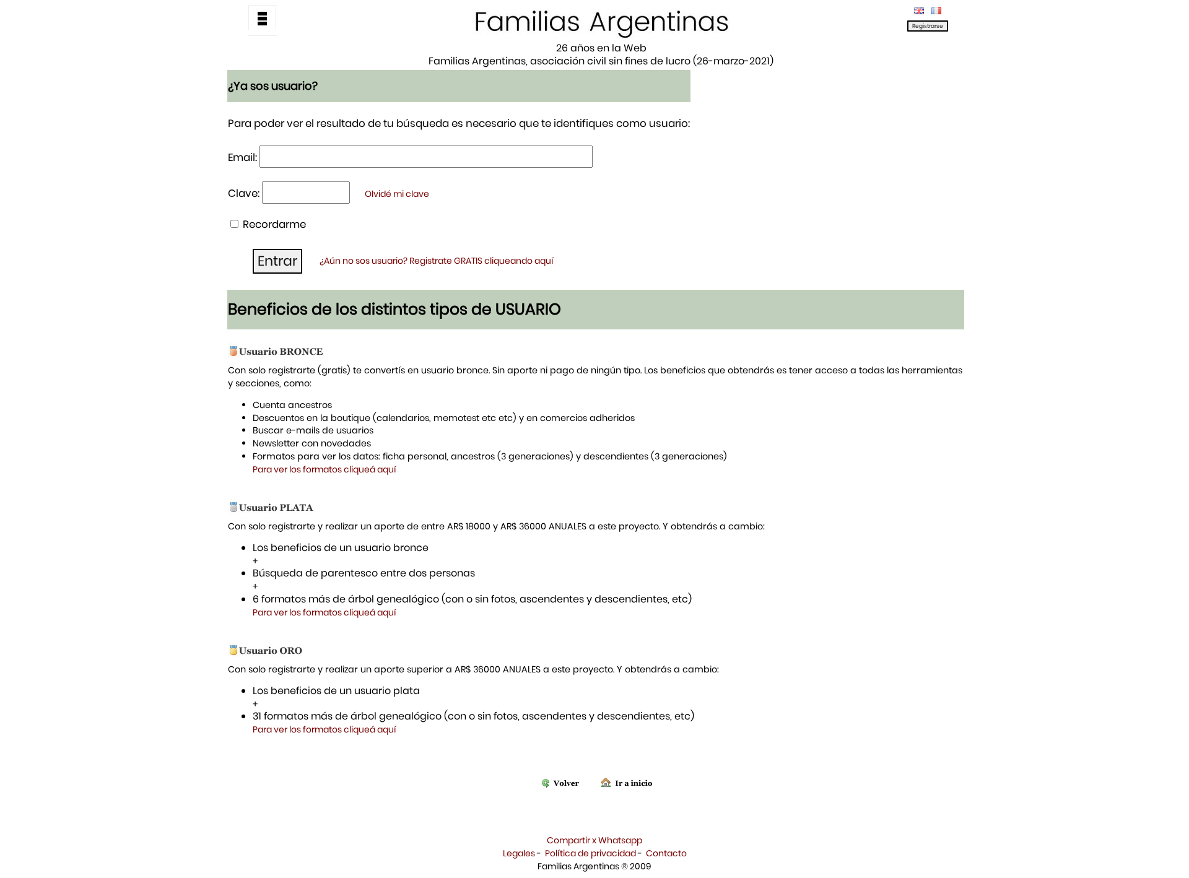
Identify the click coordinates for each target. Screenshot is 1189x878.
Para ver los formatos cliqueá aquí (324, 469)
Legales (519, 853)
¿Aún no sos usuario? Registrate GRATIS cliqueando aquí (437, 260)
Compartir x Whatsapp (594, 840)
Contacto (666, 853)
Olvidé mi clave (397, 194)
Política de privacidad (590, 853)
